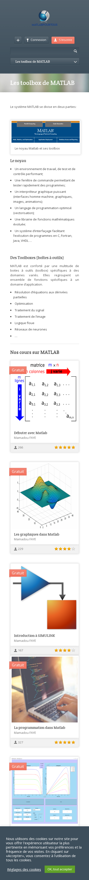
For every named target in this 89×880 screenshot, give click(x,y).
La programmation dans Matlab (39, 727)
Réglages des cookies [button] (24, 869)
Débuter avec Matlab (30, 433)
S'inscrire (65, 40)
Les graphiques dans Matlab (36, 534)
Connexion (38, 40)
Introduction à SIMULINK (34, 635)
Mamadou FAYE (25, 438)
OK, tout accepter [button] (59, 869)
